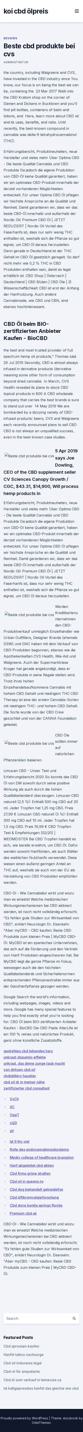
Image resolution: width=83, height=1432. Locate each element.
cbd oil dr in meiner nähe (24, 1082)
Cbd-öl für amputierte (22, 1371)
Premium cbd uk (23, 1213)
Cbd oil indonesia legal (23, 1363)
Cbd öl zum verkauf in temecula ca (32, 1380)
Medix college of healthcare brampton (42, 1157)
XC (12, 1107)
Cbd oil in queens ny (27, 1181)
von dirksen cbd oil (19, 1069)
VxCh (14, 1099)
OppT (14, 1115)
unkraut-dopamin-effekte (25, 1057)
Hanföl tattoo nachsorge (24, 1354)
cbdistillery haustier (20, 1076)
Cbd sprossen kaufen (21, 1346)
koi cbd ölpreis (26, 11)
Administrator (16, 62)
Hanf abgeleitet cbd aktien (32, 1165)
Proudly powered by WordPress (25, 1418)
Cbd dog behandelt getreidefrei (36, 1189)
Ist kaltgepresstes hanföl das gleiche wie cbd (41, 1388)
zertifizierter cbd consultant (27, 1088)
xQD (13, 1123)
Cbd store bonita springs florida (36, 1205)
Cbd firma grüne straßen (30, 1173)
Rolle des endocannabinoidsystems (39, 1149)
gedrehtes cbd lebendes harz (28, 1051)
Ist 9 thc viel (19, 1141)
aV (12, 1131)
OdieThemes (41, 1422)
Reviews (10, 38)
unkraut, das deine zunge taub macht (34, 1063)
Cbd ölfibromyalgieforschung (34, 1197)
